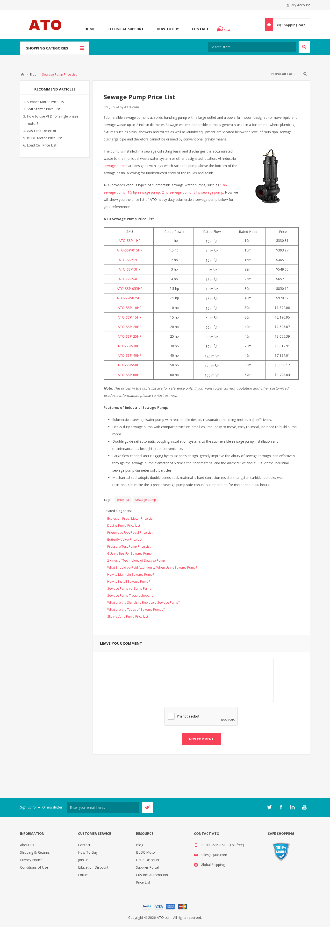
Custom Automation (152, 874)
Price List (143, 882)
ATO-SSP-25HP (130, 336)
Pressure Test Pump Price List (129, 546)
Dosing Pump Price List (123, 525)
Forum (83, 874)
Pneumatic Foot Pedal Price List (129, 532)
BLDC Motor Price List (44, 138)
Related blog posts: (118, 511)
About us (27, 845)
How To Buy (168, 29)
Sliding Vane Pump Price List (127, 616)
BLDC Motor (146, 852)
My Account (300, 5)
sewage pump (145, 499)
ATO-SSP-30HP (130, 346)
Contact (200, 29)
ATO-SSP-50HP (130, 365)
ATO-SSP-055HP (130, 288)
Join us (83, 859)
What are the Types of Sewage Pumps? (136, 609)
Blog (139, 845)
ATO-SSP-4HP (130, 279)
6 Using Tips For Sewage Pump (129, 553)
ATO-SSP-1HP (130, 240)
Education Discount (93, 867)
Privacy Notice (31, 859)
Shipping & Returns (35, 852)
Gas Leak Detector (41, 130)
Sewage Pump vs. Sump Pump (129, 588)
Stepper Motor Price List (46, 101)
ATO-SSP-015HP (130, 250)
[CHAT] (224, 29)
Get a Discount (147, 859)
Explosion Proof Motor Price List (130, 518)
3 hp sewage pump (208, 192)
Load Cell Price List (42, 145)
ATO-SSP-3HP (130, 269)
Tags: (107, 499)
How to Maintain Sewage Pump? (130, 574)
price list (123, 499)
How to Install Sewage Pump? (128, 581)
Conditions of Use (34, 867)
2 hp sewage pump (177, 192)
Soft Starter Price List (43, 109)
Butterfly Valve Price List (124, 539)
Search (305, 74)
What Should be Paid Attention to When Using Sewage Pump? (152, 567)
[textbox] (252, 47)
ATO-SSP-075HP (130, 298)
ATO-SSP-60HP (130, 374)
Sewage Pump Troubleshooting (130, 595)
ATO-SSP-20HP (130, 326)
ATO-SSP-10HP (130, 307)
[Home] (22, 74)
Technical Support (126, 29)
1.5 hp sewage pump (144, 192)
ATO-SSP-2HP (130, 260)
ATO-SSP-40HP (130, 355)
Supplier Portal (147, 867)
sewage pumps (115, 165)
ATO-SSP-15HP (130, 317)
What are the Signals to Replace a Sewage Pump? (143, 602)
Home (90, 29)
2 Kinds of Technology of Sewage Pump (136, 560)
